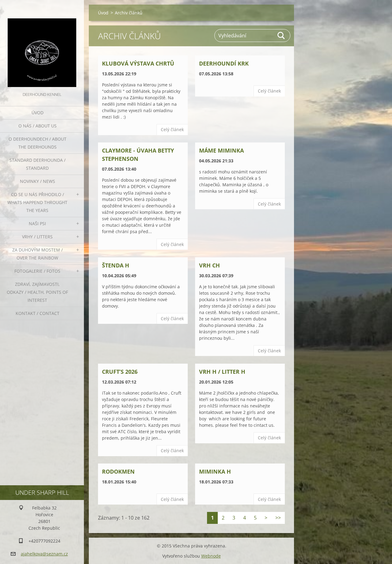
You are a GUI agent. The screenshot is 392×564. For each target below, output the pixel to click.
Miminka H (215, 471)
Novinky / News (37, 181)
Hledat (281, 35)
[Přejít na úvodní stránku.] (42, 45)
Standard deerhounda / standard (37, 164)
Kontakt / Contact (37, 313)
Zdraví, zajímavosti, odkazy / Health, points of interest (37, 292)
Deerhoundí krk (224, 63)
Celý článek (172, 129)
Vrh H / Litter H (222, 371)
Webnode (211, 556)
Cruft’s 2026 (120, 371)
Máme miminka (221, 150)
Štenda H (115, 265)
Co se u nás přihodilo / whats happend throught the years (37, 202)
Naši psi (37, 223)
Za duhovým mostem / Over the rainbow (37, 254)
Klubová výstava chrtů (138, 63)
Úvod (37, 112)
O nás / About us (37, 126)
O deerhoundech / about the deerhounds (37, 143)
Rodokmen (118, 471)
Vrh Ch (209, 265)
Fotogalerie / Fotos (37, 271)
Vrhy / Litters (37, 237)
